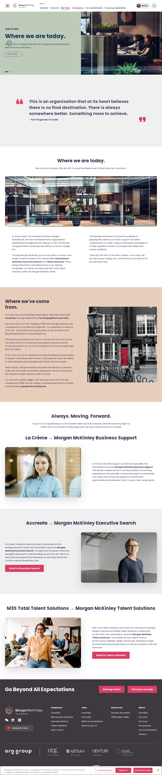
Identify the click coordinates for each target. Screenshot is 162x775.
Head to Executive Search (24, 568)
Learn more (12, 54)
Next (153, 43)
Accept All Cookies (143, 770)
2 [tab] (10, 71)
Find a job (86, 717)
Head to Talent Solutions (111, 655)
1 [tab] (6, 71)
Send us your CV (89, 725)
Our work (54, 8)
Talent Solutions (59, 725)
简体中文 (145, 6)
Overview (44, 8)
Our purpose (78, 8)
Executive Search (59, 721)
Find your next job (142, 689)
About (42, 4)
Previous (9, 43)
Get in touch (57, 729)
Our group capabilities (115, 8)
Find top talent (111, 689)
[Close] (158, 770)
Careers (142, 734)
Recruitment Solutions (62, 717)
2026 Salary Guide (120, 717)
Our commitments (94, 8)
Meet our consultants (92, 721)
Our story (65, 8)
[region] (81, 770)
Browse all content (120, 712)
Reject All (123, 770)
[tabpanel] (81, 43)
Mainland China (20, 728)
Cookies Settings (104, 770)
